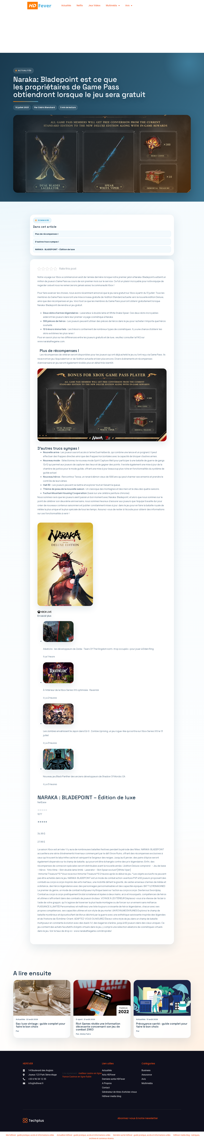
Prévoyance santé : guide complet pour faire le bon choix (161, 1025)
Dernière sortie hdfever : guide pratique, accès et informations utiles (141, 1135)
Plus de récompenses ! (46, 234)
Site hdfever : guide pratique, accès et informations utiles (30, 1135)
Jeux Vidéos (94, 5)
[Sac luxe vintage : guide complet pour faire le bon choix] (41, 998)
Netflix (80, 5)
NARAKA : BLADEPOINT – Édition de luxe (55, 249)
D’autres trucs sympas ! (47, 241)
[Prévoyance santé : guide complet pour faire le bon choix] (162, 998)
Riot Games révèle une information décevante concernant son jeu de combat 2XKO (98, 1026)
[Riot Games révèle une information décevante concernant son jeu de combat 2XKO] (101, 998)
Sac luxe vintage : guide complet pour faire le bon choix (40, 1025)
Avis (127, 5)
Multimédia (111, 5)
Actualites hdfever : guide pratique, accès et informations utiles (83, 1135)
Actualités (66, 5)
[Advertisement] (102, 32)
